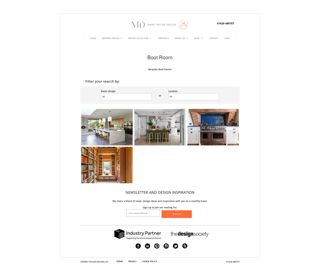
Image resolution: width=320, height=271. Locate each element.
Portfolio (163, 38)
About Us (180, 38)
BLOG (197, 38)
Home (93, 38)
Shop (227, 38)
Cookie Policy (149, 261)
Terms (119, 261)
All (103, 96)
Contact (213, 38)
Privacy (132, 261)
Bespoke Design (110, 38)
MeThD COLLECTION (138, 38)
